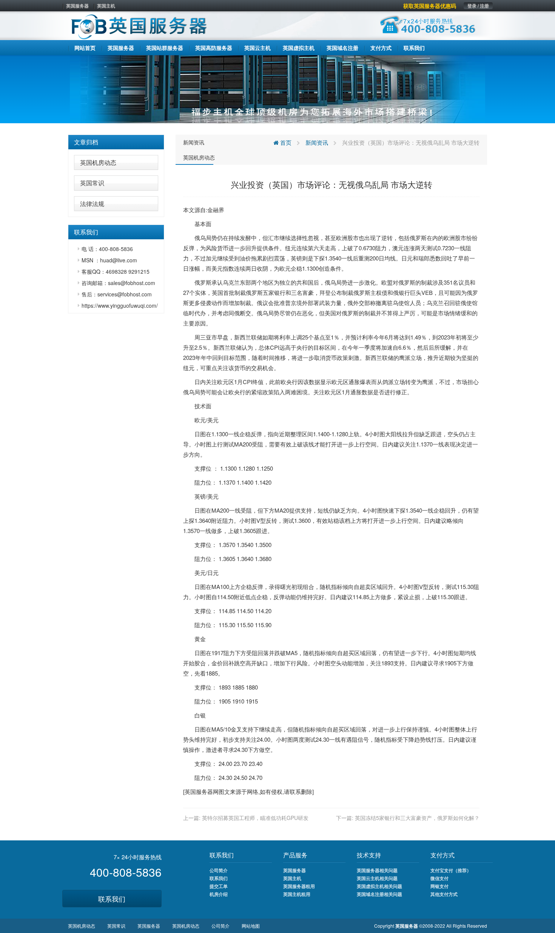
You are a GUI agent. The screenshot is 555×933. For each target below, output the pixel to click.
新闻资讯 (193, 142)
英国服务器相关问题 (377, 870)
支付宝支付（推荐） (450, 870)
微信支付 (439, 878)
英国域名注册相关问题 (379, 894)
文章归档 (86, 142)
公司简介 (219, 870)
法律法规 (92, 203)
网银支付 (439, 886)
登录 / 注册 (478, 5)
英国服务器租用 (299, 886)
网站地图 (251, 925)
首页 (285, 142)
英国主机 (106, 5)
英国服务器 (77, 5)
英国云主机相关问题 (377, 878)
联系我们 (111, 899)
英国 (217, 292)
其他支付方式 (444, 894)
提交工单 (219, 886)
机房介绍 (219, 894)
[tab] (116, 142)
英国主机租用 (296, 894)
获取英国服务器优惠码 (429, 5)
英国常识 (92, 182)
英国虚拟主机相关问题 (379, 886)
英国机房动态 (98, 162)
